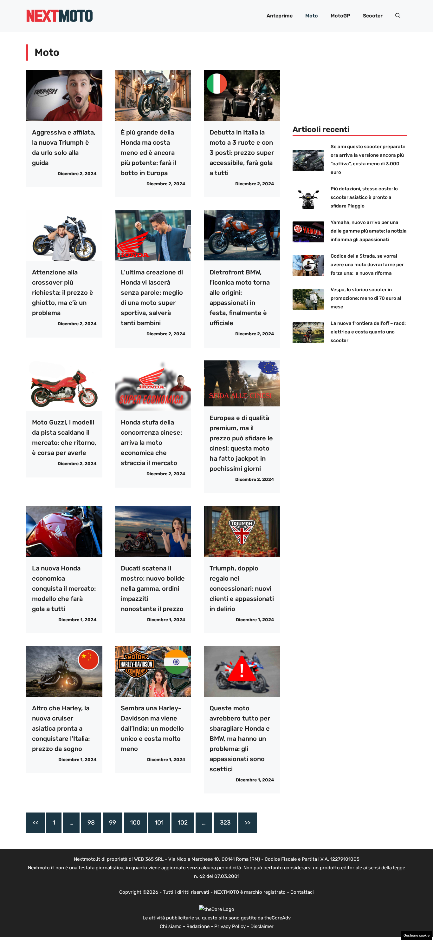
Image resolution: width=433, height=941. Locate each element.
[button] (398, 15)
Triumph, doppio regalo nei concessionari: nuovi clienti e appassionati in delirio (242, 588)
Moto (311, 16)
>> (247, 822)
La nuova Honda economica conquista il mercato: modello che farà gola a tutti (64, 588)
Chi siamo (171, 926)
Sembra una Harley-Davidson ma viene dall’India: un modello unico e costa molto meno (152, 728)
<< (35, 822)
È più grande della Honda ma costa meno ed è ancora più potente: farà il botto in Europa (148, 152)
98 (91, 822)
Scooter (373, 16)
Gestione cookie (417, 935)
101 (159, 822)
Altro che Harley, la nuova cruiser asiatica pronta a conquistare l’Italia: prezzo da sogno (61, 728)
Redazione (198, 926)
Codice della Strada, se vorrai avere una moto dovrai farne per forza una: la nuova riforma (367, 264)
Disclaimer (262, 926)
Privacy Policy (230, 926)
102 (183, 822)
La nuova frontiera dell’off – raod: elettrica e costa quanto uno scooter (368, 331)
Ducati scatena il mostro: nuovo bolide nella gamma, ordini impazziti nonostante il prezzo (153, 588)
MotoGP (340, 16)
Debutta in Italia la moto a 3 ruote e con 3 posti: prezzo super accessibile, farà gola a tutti (242, 152)
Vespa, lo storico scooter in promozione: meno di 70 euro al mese (366, 298)
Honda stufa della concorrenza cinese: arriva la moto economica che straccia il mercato (151, 442)
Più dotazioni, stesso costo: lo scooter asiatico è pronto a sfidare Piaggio (364, 197)
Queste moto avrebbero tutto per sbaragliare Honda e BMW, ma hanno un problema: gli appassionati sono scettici (240, 738)
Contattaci (302, 892)
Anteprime (280, 16)
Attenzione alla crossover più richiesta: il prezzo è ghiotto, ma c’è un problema (62, 292)
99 (112, 822)
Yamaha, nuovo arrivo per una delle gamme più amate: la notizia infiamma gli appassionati (369, 231)
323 (225, 822)
